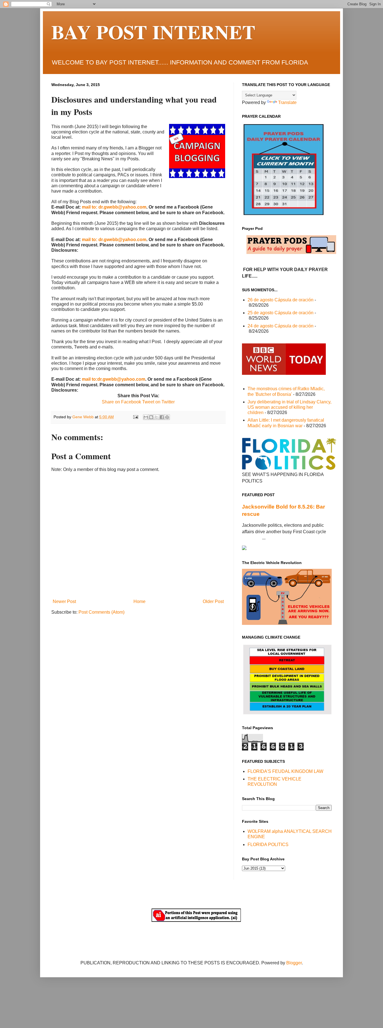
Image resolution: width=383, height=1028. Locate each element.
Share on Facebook (121, 401)
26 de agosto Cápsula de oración (280, 299)
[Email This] (146, 417)
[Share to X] (156, 417)
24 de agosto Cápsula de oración (280, 326)
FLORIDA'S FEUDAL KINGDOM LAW (285, 771)
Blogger (294, 962)
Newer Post (64, 601)
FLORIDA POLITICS (268, 844)
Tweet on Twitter (158, 401)
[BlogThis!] (151, 417)
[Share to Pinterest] (167, 417)
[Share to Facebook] (162, 417)
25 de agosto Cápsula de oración (280, 312)
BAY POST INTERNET (153, 31)
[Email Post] (135, 417)
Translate (287, 102)
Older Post (213, 601)
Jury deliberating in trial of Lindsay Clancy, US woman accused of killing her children (289, 407)
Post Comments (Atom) (101, 612)
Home (139, 601)
